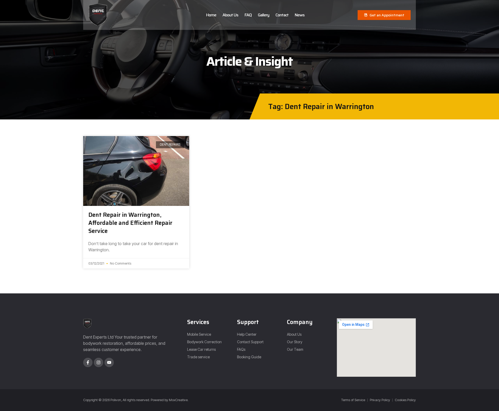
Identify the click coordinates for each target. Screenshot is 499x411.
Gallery (263, 15)
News (300, 15)
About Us (230, 15)
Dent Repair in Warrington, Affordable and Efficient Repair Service (130, 222)
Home (211, 15)
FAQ (248, 15)
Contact (281, 15)
